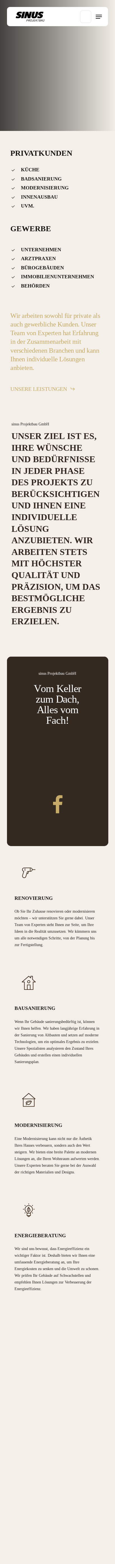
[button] (99, 17)
